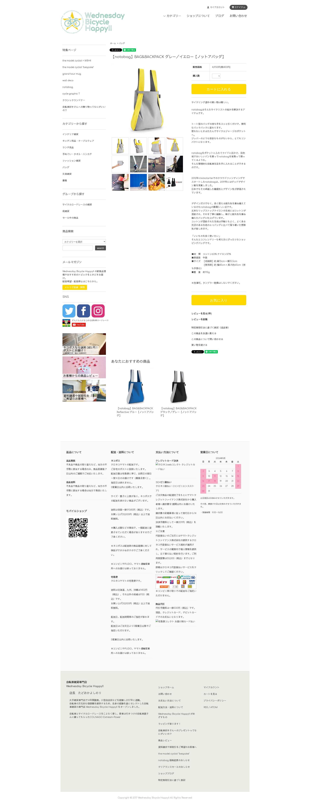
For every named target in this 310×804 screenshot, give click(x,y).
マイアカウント (217, 7)
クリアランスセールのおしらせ (174, 767)
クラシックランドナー (73, 100)
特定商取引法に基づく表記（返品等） (210, 327)
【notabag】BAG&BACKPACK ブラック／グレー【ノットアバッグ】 (178, 412)
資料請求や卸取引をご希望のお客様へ (177, 747)
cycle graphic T (71, 94)
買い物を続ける (199, 345)
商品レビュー (165, 740)
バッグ (122, 43)
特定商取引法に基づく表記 (171, 780)
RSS (206, 707)
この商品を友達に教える (203, 333)
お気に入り (218, 300)
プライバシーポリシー (215, 701)
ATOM (213, 707)
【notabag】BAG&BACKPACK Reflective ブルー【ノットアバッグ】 (135, 412)
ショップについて (198, 16)
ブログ (219, 16)
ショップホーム (166, 687)
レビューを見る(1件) (201, 313)
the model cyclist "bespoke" (78, 67)
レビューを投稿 (199, 319)
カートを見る (210, 694)
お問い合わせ (238, 16)
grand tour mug (71, 74)
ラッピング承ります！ (169, 724)
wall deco (67, 80)
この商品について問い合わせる (207, 339)
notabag (67, 87)
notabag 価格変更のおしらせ (174, 760)
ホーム (113, 43)
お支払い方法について (169, 701)
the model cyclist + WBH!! (76, 60)
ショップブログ (166, 773)
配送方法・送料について (170, 707)
